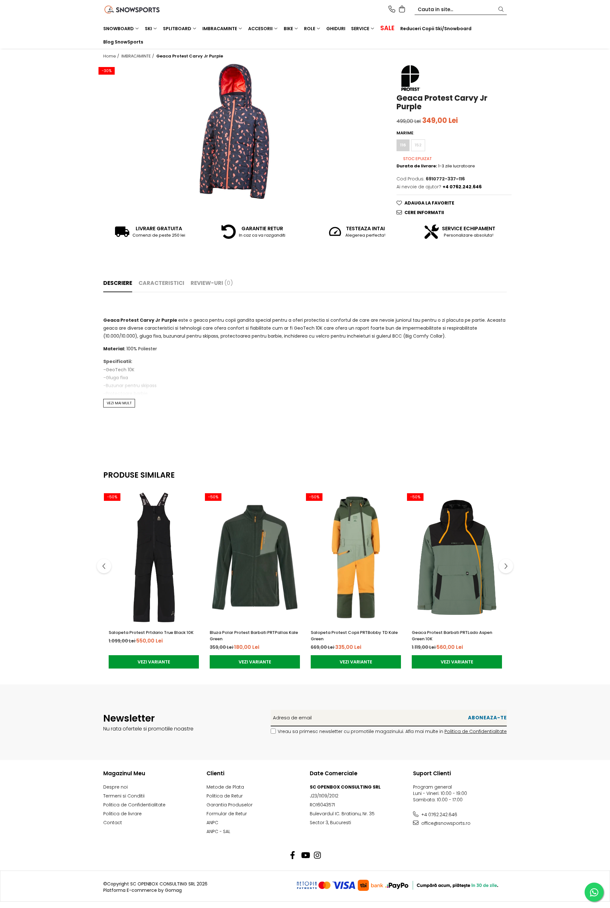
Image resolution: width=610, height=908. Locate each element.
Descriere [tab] (117, 283)
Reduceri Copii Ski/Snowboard (435, 28)
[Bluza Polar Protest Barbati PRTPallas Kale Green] (255, 557)
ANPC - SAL (218, 831)
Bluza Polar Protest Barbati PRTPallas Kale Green (254, 635)
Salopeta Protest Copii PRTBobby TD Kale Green (354, 635)
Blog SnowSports (123, 42)
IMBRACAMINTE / (138, 56)
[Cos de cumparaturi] (401, 9)
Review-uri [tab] (212, 283)
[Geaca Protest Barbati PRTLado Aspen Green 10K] (457, 557)
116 (403, 145)
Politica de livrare (122, 813)
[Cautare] (501, 9)
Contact (112, 822)
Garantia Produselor (230, 805)
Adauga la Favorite (429, 203)
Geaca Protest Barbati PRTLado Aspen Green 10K (452, 635)
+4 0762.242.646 (438, 814)
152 (418, 145)
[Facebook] (292, 855)
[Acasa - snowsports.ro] (139, 9)
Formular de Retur (227, 813)
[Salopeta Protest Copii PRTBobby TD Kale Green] (356, 557)
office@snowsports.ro (445, 823)
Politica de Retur (225, 796)
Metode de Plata (225, 787)
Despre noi (115, 787)
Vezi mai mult (119, 403)
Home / (111, 56)
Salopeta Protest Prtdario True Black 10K (151, 632)
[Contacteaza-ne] (392, 9)
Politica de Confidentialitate (475, 731)
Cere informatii (424, 212)
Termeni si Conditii (124, 796)
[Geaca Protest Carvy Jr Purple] (234, 131)
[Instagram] (317, 855)
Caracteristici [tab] (161, 283)
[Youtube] (305, 855)
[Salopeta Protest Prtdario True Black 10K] (154, 557)
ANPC (212, 822)
